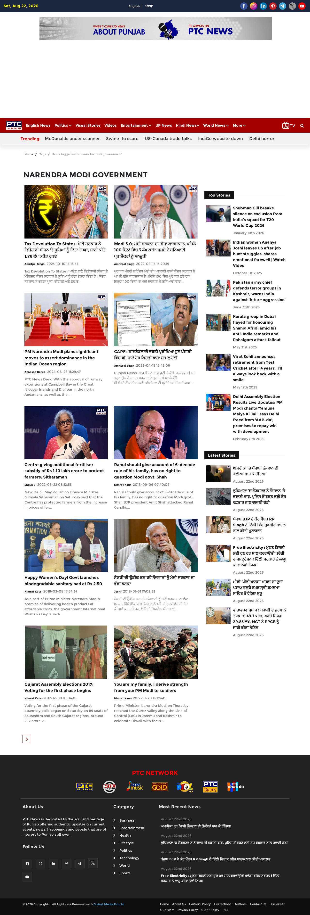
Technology (129, 858)
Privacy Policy (188, 910)
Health (125, 835)
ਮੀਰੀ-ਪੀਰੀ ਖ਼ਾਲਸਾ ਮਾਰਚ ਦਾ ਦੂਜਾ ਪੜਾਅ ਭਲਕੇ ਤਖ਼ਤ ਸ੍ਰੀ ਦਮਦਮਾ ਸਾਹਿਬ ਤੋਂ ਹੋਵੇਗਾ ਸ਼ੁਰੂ (258, 587)
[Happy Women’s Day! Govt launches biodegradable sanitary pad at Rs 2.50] (66, 545)
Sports (125, 873)
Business (126, 820)
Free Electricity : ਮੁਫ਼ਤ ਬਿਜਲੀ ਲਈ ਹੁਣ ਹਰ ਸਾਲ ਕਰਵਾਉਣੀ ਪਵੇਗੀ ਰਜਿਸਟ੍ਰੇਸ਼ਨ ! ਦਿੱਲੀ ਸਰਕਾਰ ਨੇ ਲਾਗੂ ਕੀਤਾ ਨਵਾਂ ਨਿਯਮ (259, 556)
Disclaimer (277, 904)
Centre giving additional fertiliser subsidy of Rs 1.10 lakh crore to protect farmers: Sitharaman (64, 470)
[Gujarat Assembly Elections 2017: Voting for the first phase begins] (66, 652)
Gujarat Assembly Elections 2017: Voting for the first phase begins (58, 687)
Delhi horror (261, 138)
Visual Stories (88, 125)
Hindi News (186, 125)
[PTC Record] (109, 786)
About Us (179, 904)
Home (28, 154)
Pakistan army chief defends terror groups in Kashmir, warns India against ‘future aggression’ (259, 291)
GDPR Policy (210, 910)
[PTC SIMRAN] (210, 786)
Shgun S (29, 484)
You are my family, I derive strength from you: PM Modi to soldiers (151, 687)
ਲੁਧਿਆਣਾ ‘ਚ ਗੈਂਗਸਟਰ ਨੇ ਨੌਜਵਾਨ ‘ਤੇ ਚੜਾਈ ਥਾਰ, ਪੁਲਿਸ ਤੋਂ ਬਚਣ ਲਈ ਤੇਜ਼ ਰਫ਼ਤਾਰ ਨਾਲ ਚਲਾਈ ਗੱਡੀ (259, 496)
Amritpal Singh (34, 264)
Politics (61, 125)
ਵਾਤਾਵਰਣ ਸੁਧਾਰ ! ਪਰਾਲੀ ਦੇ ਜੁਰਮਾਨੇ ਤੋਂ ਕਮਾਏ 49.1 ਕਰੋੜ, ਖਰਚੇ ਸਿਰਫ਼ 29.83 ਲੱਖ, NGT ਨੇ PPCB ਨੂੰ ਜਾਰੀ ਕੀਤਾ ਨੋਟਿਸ (259, 619)
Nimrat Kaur (122, 484)
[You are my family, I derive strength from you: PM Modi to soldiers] (155, 652)
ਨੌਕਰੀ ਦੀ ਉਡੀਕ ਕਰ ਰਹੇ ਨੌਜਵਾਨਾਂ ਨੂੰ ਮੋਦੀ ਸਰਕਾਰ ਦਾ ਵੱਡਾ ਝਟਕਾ (154, 580)
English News (38, 125)
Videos (110, 125)
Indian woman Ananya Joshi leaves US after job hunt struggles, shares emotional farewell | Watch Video (259, 254)
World (124, 865)
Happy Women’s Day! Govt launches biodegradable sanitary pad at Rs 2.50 (63, 580)
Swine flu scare (122, 138)
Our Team (167, 910)
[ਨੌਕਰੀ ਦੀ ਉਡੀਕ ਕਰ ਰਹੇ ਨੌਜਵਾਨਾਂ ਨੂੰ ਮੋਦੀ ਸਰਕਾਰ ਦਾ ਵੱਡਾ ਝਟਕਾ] (155, 545)
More (238, 125)
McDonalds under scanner (72, 138)
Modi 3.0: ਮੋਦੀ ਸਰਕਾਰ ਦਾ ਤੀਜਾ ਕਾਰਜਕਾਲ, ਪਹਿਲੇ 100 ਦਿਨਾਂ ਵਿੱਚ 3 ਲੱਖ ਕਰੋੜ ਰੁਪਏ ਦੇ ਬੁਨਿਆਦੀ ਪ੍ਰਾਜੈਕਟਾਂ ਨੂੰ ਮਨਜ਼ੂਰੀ (155, 250)
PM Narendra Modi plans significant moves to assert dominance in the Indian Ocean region (61, 357)
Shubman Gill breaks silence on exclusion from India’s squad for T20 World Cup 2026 (257, 217)
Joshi (117, 591)
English (134, 6)
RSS (226, 910)
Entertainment (135, 125)
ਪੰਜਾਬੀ (149, 6)
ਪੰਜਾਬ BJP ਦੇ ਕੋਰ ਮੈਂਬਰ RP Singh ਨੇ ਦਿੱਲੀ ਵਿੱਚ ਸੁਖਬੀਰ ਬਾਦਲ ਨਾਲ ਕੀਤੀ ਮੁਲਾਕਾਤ (259, 525)
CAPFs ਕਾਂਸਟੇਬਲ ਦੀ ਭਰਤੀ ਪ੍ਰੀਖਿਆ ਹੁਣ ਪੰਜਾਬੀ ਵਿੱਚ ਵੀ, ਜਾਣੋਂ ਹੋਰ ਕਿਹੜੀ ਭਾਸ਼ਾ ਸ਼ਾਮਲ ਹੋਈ (153, 354)
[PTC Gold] (160, 786)
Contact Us (258, 904)
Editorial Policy (200, 904)
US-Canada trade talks (168, 138)
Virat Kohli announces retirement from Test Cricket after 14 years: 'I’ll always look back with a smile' (257, 368)
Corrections (222, 904)
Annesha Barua (34, 372)
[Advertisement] (155, 77)
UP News (163, 125)
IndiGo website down (220, 138)
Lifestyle (126, 843)
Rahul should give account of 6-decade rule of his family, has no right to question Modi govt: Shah (154, 470)
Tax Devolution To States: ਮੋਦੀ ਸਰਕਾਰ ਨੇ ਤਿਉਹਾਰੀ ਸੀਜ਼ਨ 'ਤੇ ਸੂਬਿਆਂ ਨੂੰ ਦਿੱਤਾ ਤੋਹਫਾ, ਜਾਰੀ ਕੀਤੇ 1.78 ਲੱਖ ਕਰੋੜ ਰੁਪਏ (65, 250)
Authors (241, 904)
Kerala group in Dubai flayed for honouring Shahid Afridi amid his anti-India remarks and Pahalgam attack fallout (257, 328)
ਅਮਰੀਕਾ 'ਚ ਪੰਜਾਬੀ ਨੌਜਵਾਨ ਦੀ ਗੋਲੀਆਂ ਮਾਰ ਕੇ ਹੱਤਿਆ (256, 471)
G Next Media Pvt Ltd (108, 904)
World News (214, 125)
